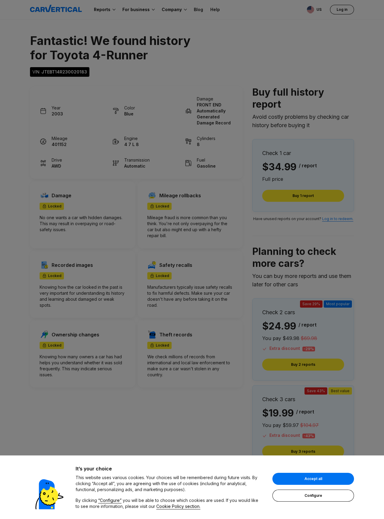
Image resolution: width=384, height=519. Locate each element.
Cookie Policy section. (178, 506)
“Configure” (110, 500)
